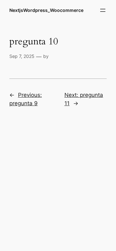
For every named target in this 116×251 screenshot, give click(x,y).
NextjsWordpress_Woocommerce (46, 10)
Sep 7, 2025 (21, 56)
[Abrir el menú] (103, 10)
